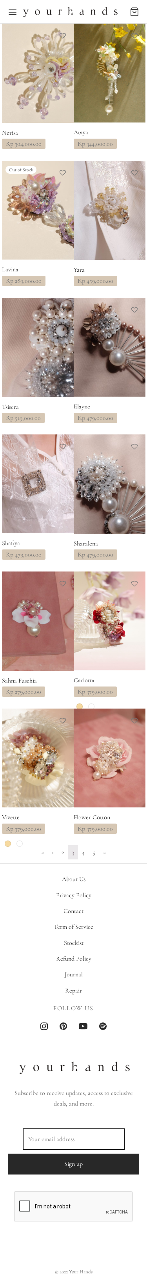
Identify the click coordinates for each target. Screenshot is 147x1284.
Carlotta (84, 681)
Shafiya (11, 543)
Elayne (82, 406)
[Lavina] (38, 210)
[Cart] (134, 12)
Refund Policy (73, 959)
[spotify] (103, 1027)
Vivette (11, 817)
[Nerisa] (38, 73)
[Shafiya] (38, 483)
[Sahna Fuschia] (38, 621)
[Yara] (109, 210)
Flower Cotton (92, 817)
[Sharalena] (109, 484)
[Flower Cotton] (109, 758)
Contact (73, 911)
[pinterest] (63, 1027)
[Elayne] (109, 347)
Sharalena (86, 543)
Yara (79, 269)
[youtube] (83, 1027)
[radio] (79, 706)
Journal (74, 974)
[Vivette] (38, 758)
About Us (73, 879)
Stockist (73, 943)
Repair (73, 991)
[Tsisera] (38, 347)
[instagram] (44, 1027)
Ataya (81, 132)
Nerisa (10, 133)
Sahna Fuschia (19, 681)
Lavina (10, 269)
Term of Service (73, 927)
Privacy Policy (73, 895)
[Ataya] (109, 73)
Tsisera (10, 406)
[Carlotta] (109, 620)
